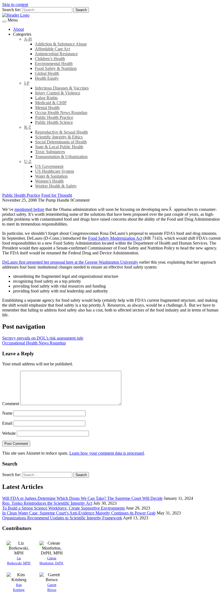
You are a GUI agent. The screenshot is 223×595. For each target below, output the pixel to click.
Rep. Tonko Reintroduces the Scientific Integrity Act (47, 503)
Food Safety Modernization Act (115, 238)
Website (9, 433)
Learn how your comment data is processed (106, 453)
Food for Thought (56, 195)
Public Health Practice (21, 195)
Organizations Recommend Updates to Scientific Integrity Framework (62, 518)
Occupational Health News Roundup (34, 343)
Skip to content (15, 4)
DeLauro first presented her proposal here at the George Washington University (70, 262)
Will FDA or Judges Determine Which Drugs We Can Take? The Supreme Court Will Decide (82, 498)
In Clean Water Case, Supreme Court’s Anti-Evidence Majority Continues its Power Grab (79, 513)
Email (7, 423)
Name (7, 413)
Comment (10, 403)
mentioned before (29, 209)
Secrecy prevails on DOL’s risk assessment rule (42, 338)
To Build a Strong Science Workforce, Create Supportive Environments (63, 508)
